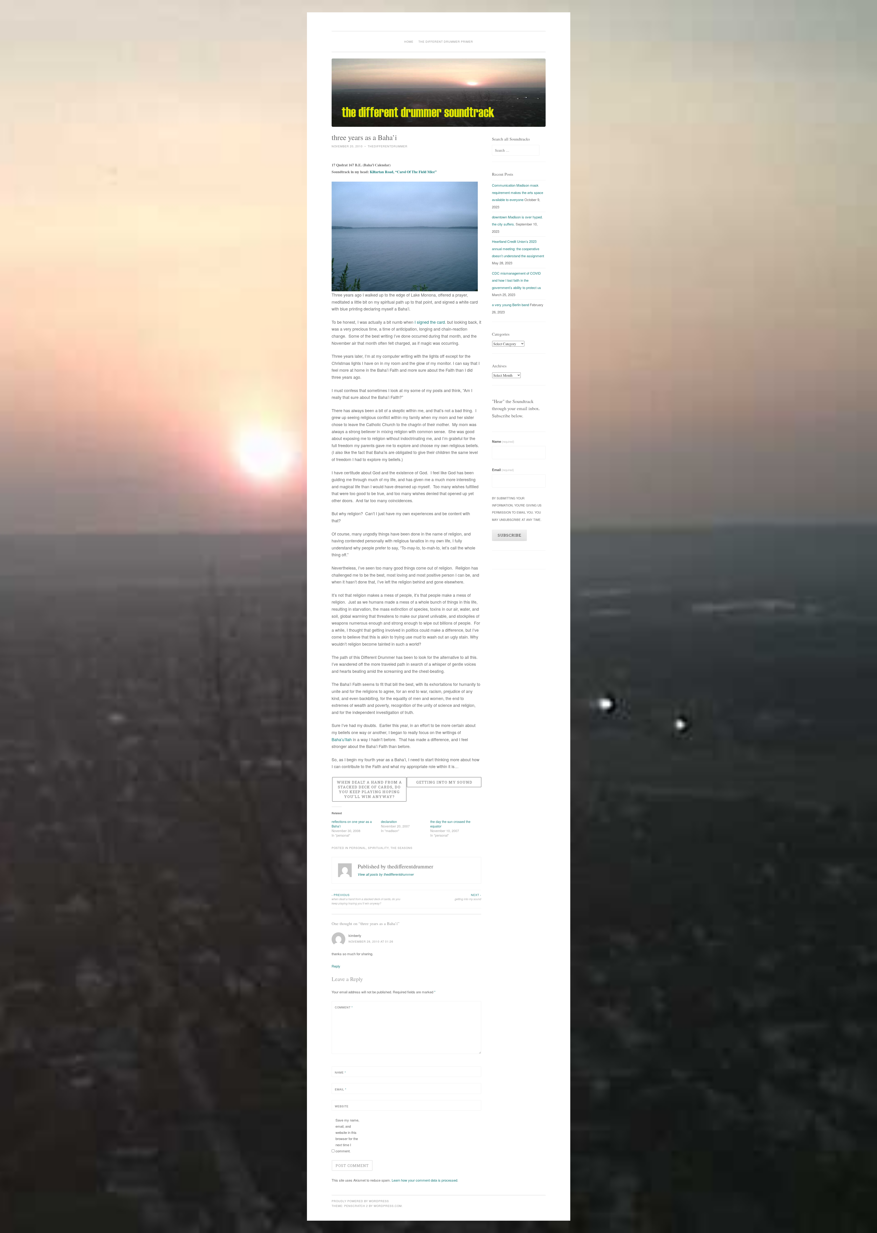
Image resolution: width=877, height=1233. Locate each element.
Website (342, 1106)
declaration (389, 821)
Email (340, 1089)
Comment (344, 1007)
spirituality (378, 848)
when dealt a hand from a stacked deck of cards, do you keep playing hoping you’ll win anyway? (366, 899)
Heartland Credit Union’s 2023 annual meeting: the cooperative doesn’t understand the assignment (518, 248)
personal (357, 848)
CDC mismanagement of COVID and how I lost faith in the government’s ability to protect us (516, 280)
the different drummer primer (445, 41)
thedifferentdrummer (387, 146)
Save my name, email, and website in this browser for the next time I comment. (347, 1135)
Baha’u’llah (342, 739)
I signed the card (430, 322)
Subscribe (509, 535)
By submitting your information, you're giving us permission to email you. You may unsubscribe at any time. (517, 509)
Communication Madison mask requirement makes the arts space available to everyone (517, 192)
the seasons (401, 848)
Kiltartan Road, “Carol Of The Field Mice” (403, 171)
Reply (336, 966)
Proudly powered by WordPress (360, 1201)
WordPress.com (388, 1206)
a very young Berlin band (510, 304)
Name (340, 1072)
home (408, 41)
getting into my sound (468, 897)
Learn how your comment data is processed (424, 1180)
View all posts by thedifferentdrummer (386, 874)
